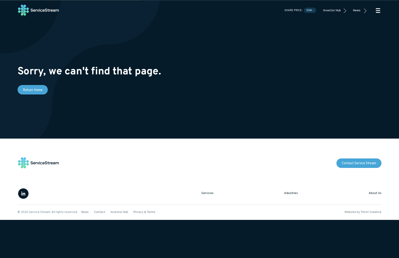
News (356, 10)
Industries (291, 193)
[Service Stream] (39, 10)
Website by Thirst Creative (363, 212)
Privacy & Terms (144, 212)
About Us (375, 193)
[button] (378, 10)
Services (207, 193)
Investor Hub (332, 10)
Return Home (32, 90)
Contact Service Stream (359, 163)
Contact (99, 212)
